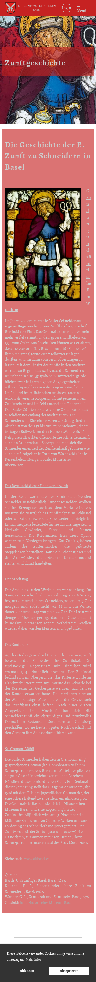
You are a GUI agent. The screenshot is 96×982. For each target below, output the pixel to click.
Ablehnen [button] (27, 970)
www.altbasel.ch (37, 859)
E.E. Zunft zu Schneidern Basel (37, 8)
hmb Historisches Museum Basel (46, 902)
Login (66, 8)
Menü (81, 10)
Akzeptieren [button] (69, 970)
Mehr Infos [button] (33, 959)
